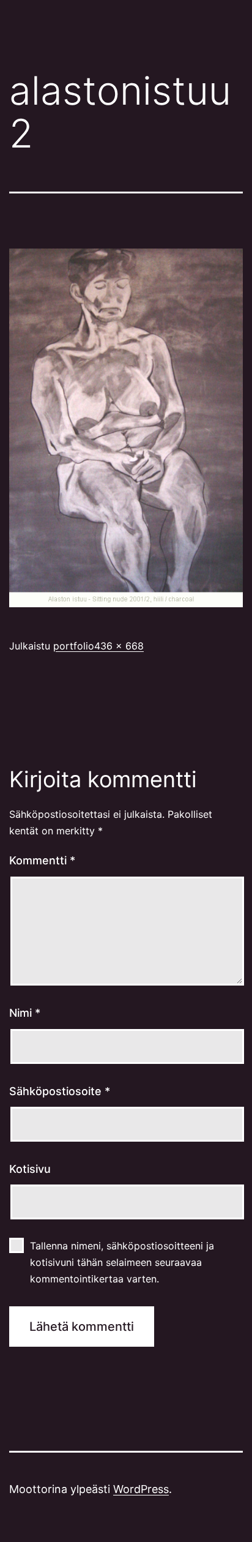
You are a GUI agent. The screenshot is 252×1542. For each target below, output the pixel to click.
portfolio (73, 646)
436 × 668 (119, 646)
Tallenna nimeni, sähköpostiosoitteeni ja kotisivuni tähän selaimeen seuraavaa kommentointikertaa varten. (122, 1262)
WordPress (141, 1489)
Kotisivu (30, 1168)
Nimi (24, 1012)
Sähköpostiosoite (59, 1091)
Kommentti (42, 860)
